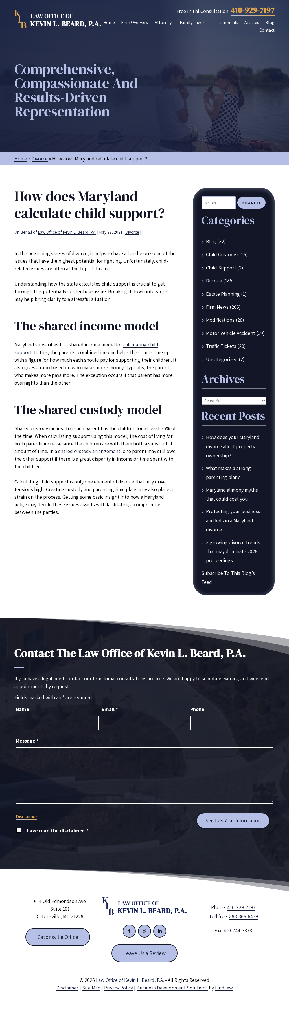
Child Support (221, 267)
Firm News (217, 307)
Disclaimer (26, 817)
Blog (270, 22)
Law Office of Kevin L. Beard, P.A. (67, 232)
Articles (251, 22)
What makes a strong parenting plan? (228, 472)
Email (110, 709)
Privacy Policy (118, 987)
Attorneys (164, 22)
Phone (197, 709)
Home (109, 22)
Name (22, 709)
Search (251, 203)
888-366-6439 (243, 916)
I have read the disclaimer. (56, 831)
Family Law (190, 22)
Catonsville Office (57, 937)
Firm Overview (134, 22)
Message (27, 740)
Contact (267, 30)
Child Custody (221, 254)
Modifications (220, 320)
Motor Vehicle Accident (230, 333)
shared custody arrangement (89, 451)
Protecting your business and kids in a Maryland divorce (233, 520)
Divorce (132, 232)
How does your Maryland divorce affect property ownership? (232, 446)
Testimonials (225, 22)
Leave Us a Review (144, 953)
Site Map (91, 987)
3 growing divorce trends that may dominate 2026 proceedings (233, 551)
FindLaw (224, 987)
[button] (283, 973)
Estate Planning (223, 294)
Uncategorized (222, 359)
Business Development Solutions (172, 987)
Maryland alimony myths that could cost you (232, 494)
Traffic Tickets (221, 346)
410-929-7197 (253, 10)
